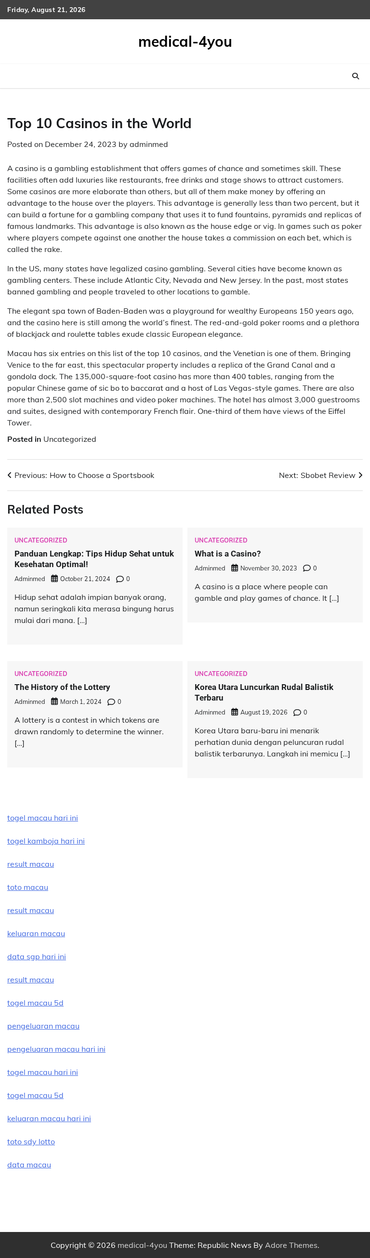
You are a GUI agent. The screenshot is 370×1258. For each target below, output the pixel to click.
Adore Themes (291, 1245)
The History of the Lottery (62, 687)
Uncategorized (69, 439)
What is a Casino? (228, 553)
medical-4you (185, 41)
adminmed (149, 144)
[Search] (355, 76)
